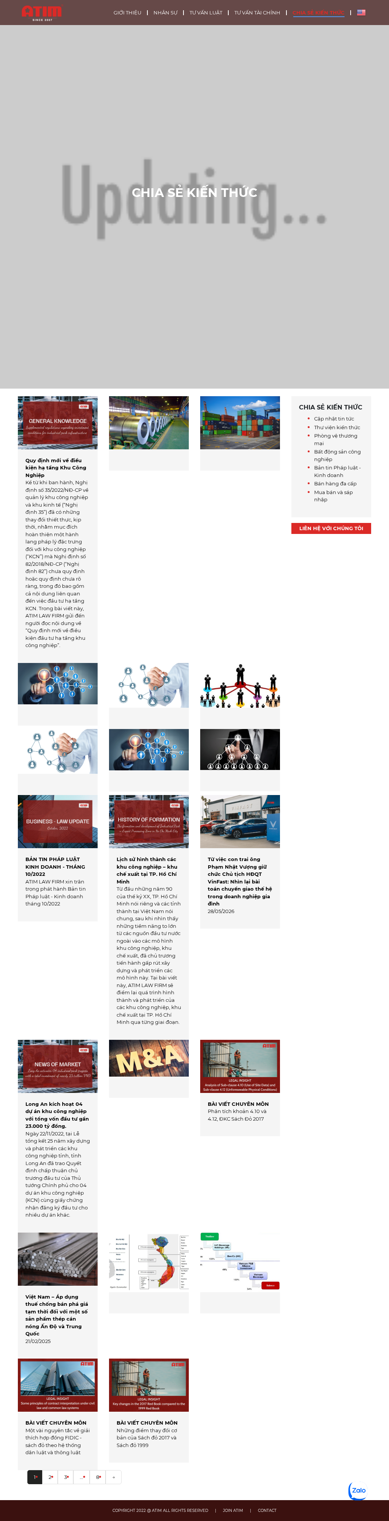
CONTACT (267, 1510)
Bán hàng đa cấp (335, 483)
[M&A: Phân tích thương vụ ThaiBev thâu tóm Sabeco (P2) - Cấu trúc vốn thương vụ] (240, 1273)
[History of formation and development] (149, 760)
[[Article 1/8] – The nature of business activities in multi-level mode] (149, 696)
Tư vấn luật (206, 12)
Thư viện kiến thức (337, 427)
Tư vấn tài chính (257, 12)
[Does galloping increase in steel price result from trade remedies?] (149, 433)
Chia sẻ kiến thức (319, 12)
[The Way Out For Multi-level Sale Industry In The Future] (240, 760)
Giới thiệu (127, 12)
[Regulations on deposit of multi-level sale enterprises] (240, 696)
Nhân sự (165, 12)
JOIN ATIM (233, 1510)
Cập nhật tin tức (334, 419)
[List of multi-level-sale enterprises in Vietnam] (58, 694)
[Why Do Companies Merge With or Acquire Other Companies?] (149, 1069)
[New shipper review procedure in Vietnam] (240, 433)
